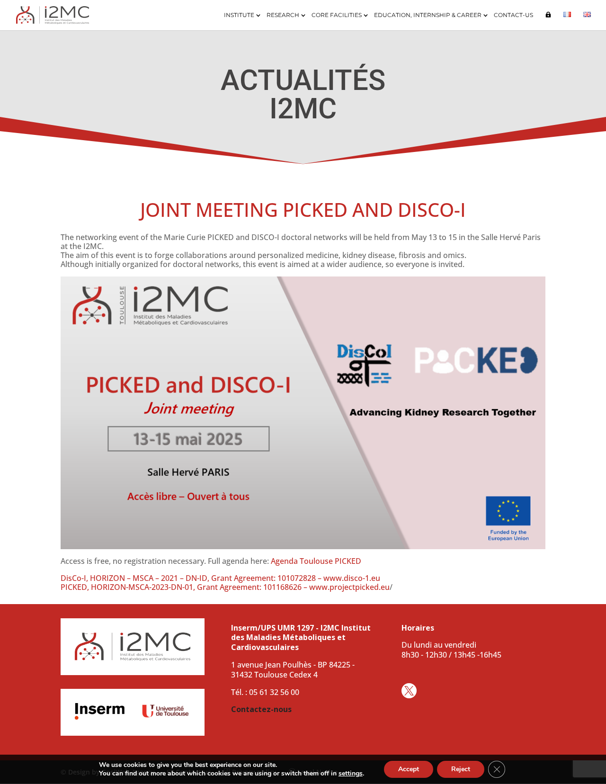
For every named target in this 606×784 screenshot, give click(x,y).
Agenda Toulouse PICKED (316, 561)
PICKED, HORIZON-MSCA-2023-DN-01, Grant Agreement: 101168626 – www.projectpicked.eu (225, 587)
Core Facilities (337, 15)
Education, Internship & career (427, 15)
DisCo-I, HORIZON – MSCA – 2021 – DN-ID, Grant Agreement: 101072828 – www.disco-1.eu (220, 578)
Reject (460, 769)
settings (351, 773)
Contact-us (513, 15)
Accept (408, 769)
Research (283, 15)
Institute (239, 15)
